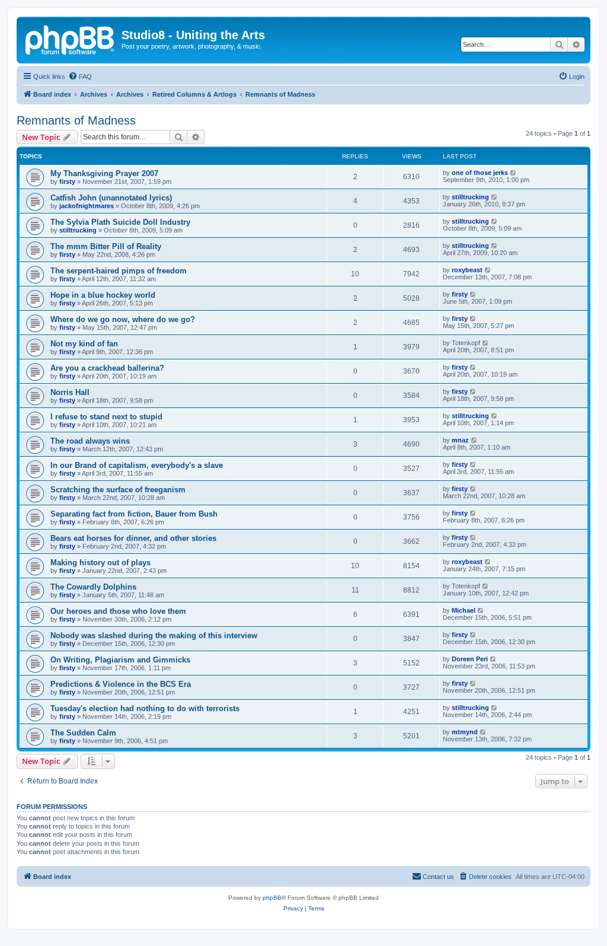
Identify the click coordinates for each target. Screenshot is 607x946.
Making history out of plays (100, 562)
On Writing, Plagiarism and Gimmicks (120, 659)
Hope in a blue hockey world (102, 295)
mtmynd (465, 731)
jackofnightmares (86, 205)
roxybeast (467, 269)
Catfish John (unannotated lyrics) (111, 197)
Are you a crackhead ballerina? (107, 368)
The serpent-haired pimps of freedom (118, 270)
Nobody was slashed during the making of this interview (153, 635)
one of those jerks (480, 172)
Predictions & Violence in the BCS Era (120, 684)
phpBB (272, 897)
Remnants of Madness (76, 120)
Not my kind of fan (84, 343)
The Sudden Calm (83, 732)
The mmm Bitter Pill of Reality (105, 246)
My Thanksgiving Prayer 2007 (104, 173)
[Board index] (71, 39)
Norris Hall (70, 392)
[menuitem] (80, 76)
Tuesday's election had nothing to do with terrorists (144, 708)
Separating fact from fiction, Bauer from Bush (134, 513)
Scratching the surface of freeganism (118, 489)
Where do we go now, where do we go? (122, 319)
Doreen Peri (470, 658)
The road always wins (90, 441)
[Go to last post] (513, 172)
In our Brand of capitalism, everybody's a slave (136, 465)
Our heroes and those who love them (118, 611)
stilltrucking (470, 196)
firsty (67, 181)
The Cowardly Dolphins (93, 586)
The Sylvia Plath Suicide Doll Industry (120, 222)
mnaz (460, 440)
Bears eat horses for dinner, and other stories (133, 538)
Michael (463, 610)
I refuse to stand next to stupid (106, 416)
